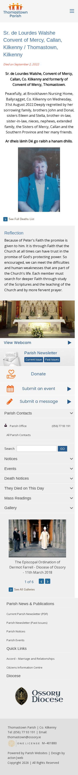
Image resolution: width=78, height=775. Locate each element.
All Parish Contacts (18, 435)
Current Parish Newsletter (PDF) (27, 614)
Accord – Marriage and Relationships (30, 658)
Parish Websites (36, 753)
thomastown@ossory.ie (24, 737)
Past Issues (52, 359)
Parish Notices (15, 631)
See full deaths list (21, 219)
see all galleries (24, 589)
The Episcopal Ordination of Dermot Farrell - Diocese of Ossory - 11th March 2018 (37, 567)
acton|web (15, 758)
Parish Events (15, 640)
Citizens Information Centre (24, 667)
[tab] (37, 413)
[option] (37, 547)
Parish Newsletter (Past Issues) (26, 622)
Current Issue (34, 359)
